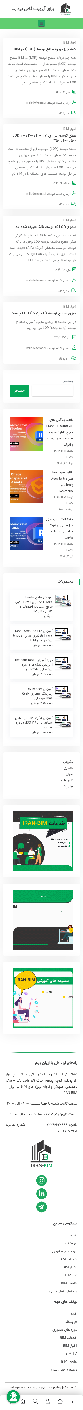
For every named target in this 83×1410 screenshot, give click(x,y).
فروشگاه (71, 1243)
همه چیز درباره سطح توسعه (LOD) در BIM (44, 49)
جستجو (68, 381)
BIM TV (71, 1275)
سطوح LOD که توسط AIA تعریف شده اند (45, 227)
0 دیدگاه (63, 113)
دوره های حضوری (64, 1251)
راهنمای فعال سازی (63, 1291)
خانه (73, 1235)
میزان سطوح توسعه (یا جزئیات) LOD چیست (43, 313)
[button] (41, 23)
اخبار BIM (69, 42)
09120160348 (67, 1131)
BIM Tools (69, 1283)
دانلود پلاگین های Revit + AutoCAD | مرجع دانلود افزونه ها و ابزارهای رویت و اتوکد (59, 432)
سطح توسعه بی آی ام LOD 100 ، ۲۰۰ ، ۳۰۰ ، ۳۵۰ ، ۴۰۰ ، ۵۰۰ (44, 138)
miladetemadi (36, 102)
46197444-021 (55, 1125)
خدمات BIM (68, 1259)
